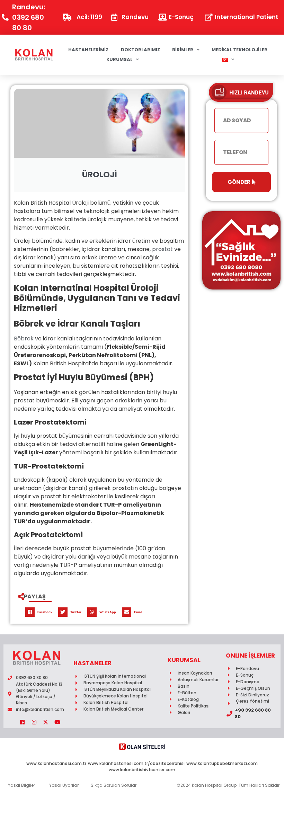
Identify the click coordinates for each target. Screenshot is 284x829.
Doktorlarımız (140, 49)
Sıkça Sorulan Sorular (113, 785)
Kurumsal (119, 59)
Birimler (182, 49)
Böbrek (24, 338)
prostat (162, 249)
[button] (40, 612)
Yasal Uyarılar (64, 785)
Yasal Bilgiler (21, 785)
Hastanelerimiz (88, 49)
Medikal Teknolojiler (239, 49)
